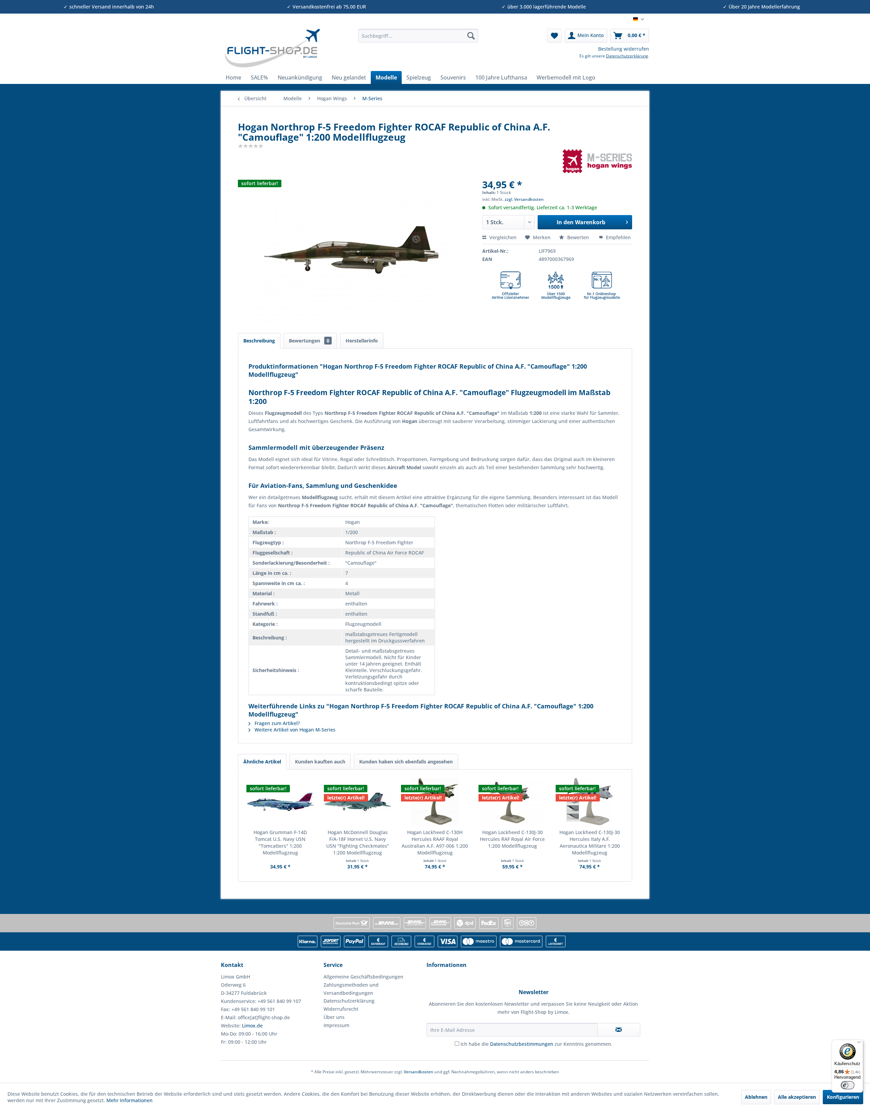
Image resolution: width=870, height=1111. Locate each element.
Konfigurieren (843, 1097)
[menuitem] (418, 35)
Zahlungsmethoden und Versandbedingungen (351, 989)
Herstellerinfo (362, 340)
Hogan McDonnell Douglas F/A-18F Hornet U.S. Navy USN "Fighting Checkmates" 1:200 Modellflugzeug (357, 842)
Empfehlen (618, 237)
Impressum (336, 1025)
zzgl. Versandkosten (524, 199)
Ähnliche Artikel (262, 761)
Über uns (334, 1017)
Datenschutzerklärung (627, 56)
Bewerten (578, 237)
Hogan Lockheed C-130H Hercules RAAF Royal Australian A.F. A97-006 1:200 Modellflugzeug (435, 842)
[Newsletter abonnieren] (618, 1030)
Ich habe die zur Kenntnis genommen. (536, 1044)
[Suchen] (471, 35)
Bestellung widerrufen (623, 49)
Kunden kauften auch (320, 761)
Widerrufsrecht (341, 1009)
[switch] (847, 1085)
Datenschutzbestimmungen (521, 1044)
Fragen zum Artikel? (276, 723)
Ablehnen (756, 1097)
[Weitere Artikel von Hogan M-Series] (597, 161)
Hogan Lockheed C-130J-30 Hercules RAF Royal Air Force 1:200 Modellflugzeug (512, 839)
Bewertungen (309, 340)
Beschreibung (259, 340)
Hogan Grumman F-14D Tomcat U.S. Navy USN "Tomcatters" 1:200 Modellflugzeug (280, 842)
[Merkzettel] (554, 35)
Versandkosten (418, 1072)
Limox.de (252, 1025)
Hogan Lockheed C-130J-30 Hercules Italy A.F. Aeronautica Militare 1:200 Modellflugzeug (589, 842)
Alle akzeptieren (797, 1097)
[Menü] (859, 1044)
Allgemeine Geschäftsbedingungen (363, 976)
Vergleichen (502, 237)
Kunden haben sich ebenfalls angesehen (406, 761)
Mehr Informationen (129, 1100)
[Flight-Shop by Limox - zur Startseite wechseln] (272, 48)
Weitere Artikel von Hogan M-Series (294, 729)
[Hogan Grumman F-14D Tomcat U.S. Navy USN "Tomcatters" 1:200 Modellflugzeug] (280, 802)
